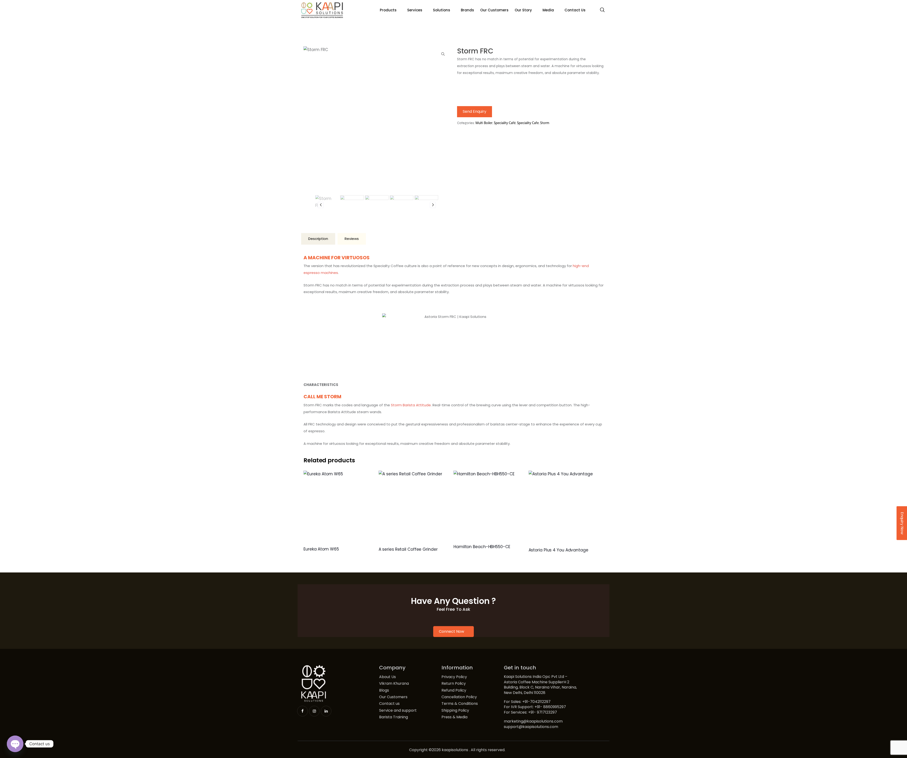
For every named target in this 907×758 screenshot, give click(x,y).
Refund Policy (453, 690)
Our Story (523, 10)
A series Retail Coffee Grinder (408, 549)
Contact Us (575, 10)
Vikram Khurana (394, 683)
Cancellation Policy (459, 697)
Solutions (441, 10)
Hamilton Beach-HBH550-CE (482, 547)
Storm (544, 123)
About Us (387, 677)
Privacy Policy (454, 677)
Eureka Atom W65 (321, 549)
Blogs (384, 690)
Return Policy (453, 683)
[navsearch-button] (602, 10)
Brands (467, 10)
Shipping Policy (455, 710)
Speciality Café (505, 123)
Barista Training (393, 717)
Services (414, 10)
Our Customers (494, 10)
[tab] (318, 239)
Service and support (398, 710)
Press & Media (454, 717)
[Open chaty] (15, 744)
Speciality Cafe (528, 123)
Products (388, 10)
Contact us (389, 703)
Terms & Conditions (459, 703)
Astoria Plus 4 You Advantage (558, 550)
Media (548, 10)
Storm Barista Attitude (411, 405)
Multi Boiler (483, 123)
